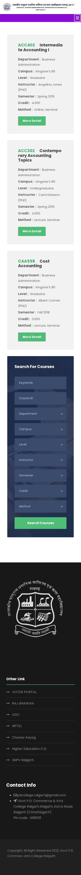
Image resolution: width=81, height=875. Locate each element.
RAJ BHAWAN (23, 703)
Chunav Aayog (24, 737)
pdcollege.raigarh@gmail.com (41, 795)
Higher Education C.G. (29, 748)
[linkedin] (17, 861)
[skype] (25, 861)
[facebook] (9, 861)
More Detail (32, 121)
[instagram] (42, 861)
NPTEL (17, 726)
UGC (16, 714)
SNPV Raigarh (23, 760)
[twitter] (34, 861)
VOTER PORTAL (24, 692)
